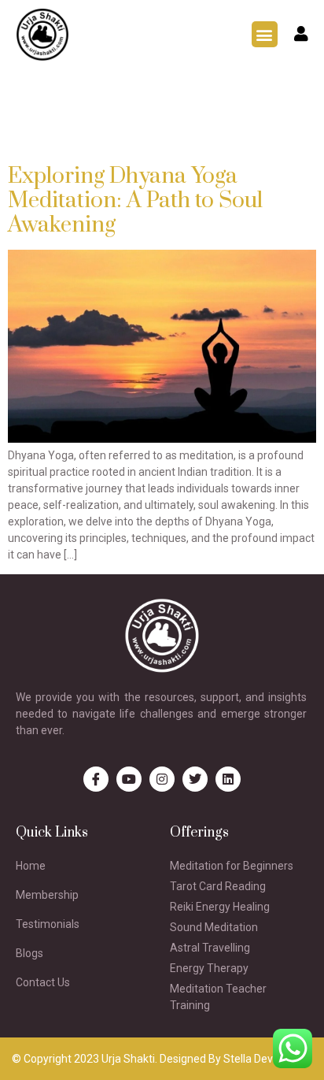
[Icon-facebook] (96, 779)
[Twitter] (195, 779)
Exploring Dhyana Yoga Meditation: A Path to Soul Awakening (135, 200)
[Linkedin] (228, 779)
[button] (265, 34)
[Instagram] (162, 779)
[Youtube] (129, 779)
